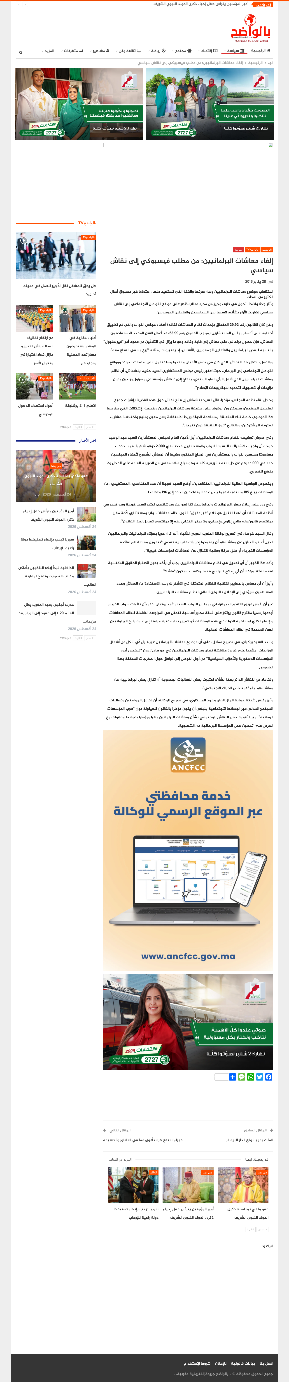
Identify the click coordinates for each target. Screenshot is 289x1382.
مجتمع (180, 51)
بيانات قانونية (243, 1364)
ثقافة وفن (127, 51)
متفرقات (71, 51)
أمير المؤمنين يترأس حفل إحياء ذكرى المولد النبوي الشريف (201, 4)
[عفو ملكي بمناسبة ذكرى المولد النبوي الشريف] (243, 1185)
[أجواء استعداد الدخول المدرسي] (34, 386)
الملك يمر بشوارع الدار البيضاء (249, 1140)
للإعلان (220, 1364)
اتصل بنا (266, 1364)
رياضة (155, 51)
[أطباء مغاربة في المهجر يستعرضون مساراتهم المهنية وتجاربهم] (77, 318)
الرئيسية (258, 51)
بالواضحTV (252, 249)
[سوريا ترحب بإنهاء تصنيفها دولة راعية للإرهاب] (133, 1185)
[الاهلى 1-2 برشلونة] (77, 386)
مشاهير (99, 51)
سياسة (233, 51)
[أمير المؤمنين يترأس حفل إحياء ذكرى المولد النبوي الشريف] (188, 1185)
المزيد (49, 51)
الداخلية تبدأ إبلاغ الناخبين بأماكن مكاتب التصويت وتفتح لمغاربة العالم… (57, 576)
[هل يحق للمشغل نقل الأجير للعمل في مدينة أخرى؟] (56, 255)
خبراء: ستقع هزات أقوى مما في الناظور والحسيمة (143, 1140)
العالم (153, 1172)
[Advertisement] (103, 27)
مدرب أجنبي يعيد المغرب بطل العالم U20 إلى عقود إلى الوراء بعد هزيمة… (57, 613)
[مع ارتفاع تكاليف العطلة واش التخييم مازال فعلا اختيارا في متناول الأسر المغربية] (34, 318)
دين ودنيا (262, 1172)
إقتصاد (206, 51)
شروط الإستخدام (197, 1364)
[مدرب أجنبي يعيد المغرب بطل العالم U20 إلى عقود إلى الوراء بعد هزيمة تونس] (86, 608)
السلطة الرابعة (86, 378)
